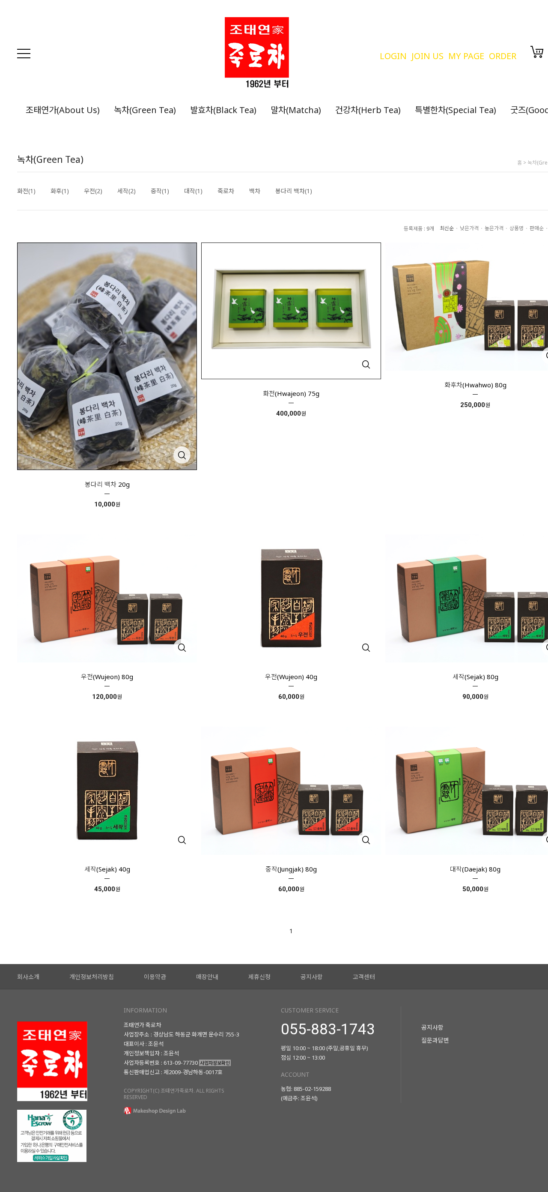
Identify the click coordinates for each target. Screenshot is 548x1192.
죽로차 (225, 191)
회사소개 (28, 977)
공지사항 (312, 977)
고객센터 (364, 977)
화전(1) (26, 191)
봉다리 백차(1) (293, 191)
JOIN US (427, 56)
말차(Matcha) (296, 110)
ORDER (502, 56)
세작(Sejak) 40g (107, 869)
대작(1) (193, 191)
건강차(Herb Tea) (368, 110)
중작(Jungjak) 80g (291, 869)
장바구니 (537, 52)
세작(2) (126, 191)
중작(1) (160, 191)
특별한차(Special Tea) (455, 110)
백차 (254, 191)
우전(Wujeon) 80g (107, 676)
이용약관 (155, 977)
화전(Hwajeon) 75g (291, 393)
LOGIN (393, 56)
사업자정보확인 (215, 1063)
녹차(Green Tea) (145, 110)
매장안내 (207, 977)
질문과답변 (435, 1040)
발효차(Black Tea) (223, 110)
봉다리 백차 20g (107, 484)
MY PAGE (466, 56)
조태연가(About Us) (63, 110)
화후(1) (60, 191)
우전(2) (93, 191)
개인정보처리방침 (91, 977)
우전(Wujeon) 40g (291, 676)
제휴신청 (259, 977)
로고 (298, 53)
